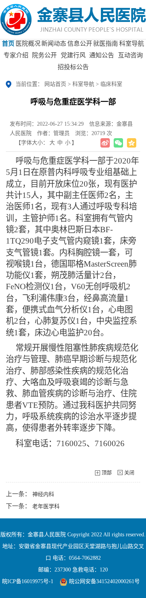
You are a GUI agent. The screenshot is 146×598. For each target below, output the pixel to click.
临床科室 (111, 84)
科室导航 (131, 43)
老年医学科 (46, 506)
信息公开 (79, 43)
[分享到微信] (118, 143)
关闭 (129, 472)
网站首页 (55, 84)
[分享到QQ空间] (131, 143)
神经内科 (43, 494)
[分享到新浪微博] (105, 143)
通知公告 (101, 55)
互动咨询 (130, 55)
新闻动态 (53, 43)
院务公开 (44, 55)
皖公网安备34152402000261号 (103, 581)
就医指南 (105, 43)
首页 (8, 43)
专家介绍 (16, 55)
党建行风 (73, 55)
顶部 (107, 472)
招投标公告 (73, 67)
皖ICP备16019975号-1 (27, 581)
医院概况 (28, 43)
